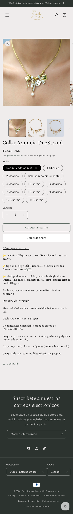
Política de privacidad (54, 495)
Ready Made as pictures (22, 168)
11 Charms (36, 199)
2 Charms (12, 176)
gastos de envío (14, 156)
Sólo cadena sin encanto (44, 176)
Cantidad (7, 207)
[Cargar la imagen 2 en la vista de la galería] (36, 128)
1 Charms (53, 168)
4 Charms (12, 184)
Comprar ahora (36, 237)
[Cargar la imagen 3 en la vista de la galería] (55, 128)
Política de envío (50, 501)
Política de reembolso (29, 495)
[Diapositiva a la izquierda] (4, 129)
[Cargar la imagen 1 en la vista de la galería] (17, 128)
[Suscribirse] (62, 434)
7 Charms (12, 191)
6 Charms (55, 184)
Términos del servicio (28, 501)
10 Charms (13, 199)
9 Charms (55, 191)
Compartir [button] (13, 363)
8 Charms (34, 191)
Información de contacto (38, 506)
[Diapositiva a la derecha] (69, 129)
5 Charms (34, 184)
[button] (7, 15)
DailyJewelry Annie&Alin (33, 491)
